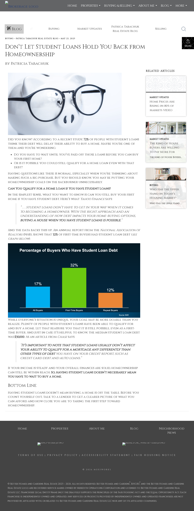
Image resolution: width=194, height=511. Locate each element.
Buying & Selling (120, 7)
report (78, 230)
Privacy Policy (62, 455)
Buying (9, 38)
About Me (148, 7)
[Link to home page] (23, 5)
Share (188, 46)
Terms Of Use (31, 455)
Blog (167, 7)
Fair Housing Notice (155, 455)
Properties (91, 7)
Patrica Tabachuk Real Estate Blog (37, 38)
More (181, 7)
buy (19, 328)
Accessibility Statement (106, 455)
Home (72, 6)
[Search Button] (184, 29)
